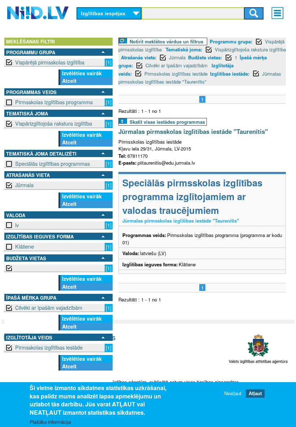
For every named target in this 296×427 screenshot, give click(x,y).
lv (17, 225)
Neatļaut (232, 393)
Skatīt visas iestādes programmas (167, 121)
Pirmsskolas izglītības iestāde (49, 347)
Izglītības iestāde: (229, 73)
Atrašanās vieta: (138, 57)
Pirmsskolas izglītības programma (54, 102)
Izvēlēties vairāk (82, 73)
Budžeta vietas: (205, 57)
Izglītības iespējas (103, 13)
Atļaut (255, 393)
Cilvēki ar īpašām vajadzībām (48, 307)
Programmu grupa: (231, 41)
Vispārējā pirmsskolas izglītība (49, 62)
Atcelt (69, 80)
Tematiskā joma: (184, 49)
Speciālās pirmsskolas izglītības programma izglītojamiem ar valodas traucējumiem (192, 196)
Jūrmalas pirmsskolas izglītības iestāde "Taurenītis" (193, 131)
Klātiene (24, 246)
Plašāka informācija (50, 422)
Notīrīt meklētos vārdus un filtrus (166, 41)
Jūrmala (24, 185)
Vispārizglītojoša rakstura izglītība (53, 123)
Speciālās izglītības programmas (52, 163)
